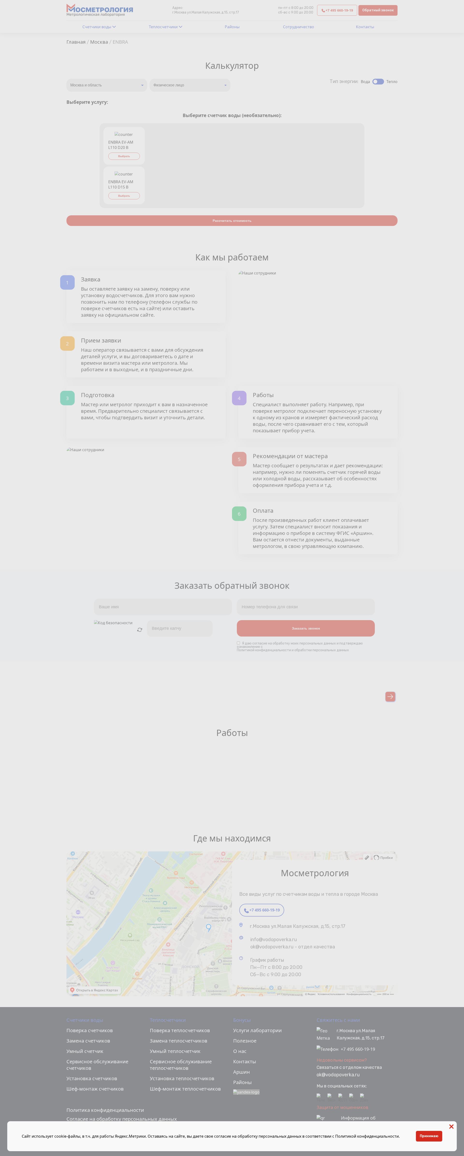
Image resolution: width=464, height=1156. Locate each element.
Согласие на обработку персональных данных (121, 1119)
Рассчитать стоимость (232, 221)
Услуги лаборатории (257, 1030)
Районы (232, 27)
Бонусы (242, 1020)
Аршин (241, 1072)
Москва (99, 42)
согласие (259, 643)
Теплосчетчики (163, 27)
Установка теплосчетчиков (182, 1078)
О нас (239, 1051)
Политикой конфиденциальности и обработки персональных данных (293, 650)
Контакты (365, 27)
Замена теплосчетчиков (178, 1040)
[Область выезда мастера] (106, 85)
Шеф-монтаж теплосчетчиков (185, 1089)
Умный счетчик (84, 1051)
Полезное (244, 1040)
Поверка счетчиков (89, 1030)
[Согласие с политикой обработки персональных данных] (239, 643)
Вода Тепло (379, 81)
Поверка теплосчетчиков (180, 1030)
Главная (76, 42)
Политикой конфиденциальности (367, 1136)
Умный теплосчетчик (175, 1051)
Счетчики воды (96, 27)
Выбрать (124, 156)
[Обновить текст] (139, 629)
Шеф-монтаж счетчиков (95, 1089)
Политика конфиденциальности (105, 1110)
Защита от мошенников (342, 1107)
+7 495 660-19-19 (339, 10)
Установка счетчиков (91, 1078)
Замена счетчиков (88, 1040)
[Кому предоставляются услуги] (190, 85)
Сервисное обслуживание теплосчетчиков (181, 1064)
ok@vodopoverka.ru (338, 1075)
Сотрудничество (298, 27)
